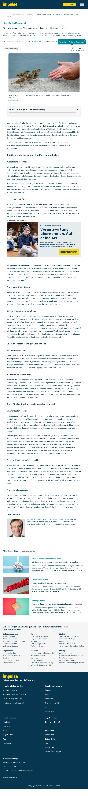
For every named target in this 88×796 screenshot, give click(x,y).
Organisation (8, 651)
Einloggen (69, 4)
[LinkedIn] (46, 722)
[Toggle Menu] (82, 4)
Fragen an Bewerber (39, 639)
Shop (5, 730)
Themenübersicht (52, 703)
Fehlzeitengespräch (38, 644)
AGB (46, 743)
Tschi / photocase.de (14, 100)
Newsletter (7, 726)
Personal (34, 634)
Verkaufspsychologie (67, 639)
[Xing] (50, 722)
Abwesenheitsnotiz (10, 644)
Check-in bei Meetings (39, 636)
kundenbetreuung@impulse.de (21, 770)
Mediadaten (49, 711)
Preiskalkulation (37, 660)
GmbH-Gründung (66, 653)
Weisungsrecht (37, 641)
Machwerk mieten (10, 777)
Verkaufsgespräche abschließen (71, 646)
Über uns (48, 690)
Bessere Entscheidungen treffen (71, 663)
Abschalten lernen (10, 639)
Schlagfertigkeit (9, 636)
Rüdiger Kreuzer (33, 519)
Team (47, 694)
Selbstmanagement (10, 634)
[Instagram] (59, 722)
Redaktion (49, 699)
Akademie (7, 722)
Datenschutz (50, 739)
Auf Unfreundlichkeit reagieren (15, 641)
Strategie (62, 651)
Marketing (63, 634)
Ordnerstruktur (9, 663)
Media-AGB (49, 747)
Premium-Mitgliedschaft (12, 699)
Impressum (49, 735)
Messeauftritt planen (67, 644)
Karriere (48, 707)
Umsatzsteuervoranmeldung (42, 663)
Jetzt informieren (68, 251)
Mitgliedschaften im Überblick (14, 694)
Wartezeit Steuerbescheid (41, 665)
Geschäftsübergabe (66, 660)
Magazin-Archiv (9, 735)
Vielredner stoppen (10, 646)
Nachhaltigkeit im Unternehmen (71, 655)
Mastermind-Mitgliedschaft (13, 703)
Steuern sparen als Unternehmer (43, 653)
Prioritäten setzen (66, 658)
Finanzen (34, 651)
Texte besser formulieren (69, 636)
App (4, 739)
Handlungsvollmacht (11, 660)
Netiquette (7, 743)
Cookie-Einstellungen (53, 752)
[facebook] (54, 722)
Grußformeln (8, 658)
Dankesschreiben (9, 653)
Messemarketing (11, 49)
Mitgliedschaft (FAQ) (10, 690)
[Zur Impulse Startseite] (7, 15)
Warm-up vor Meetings (12, 655)
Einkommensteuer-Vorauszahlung (38, 656)
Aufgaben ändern (38, 646)
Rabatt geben (64, 641)
